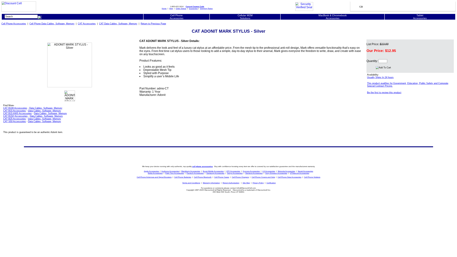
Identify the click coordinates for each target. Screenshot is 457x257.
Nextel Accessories (305, 171)
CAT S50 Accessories (14, 121)
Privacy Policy (258, 183)
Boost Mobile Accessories (213, 171)
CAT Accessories (87, 23)
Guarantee (193, 8)
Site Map (246, 183)
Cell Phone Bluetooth (203, 177)
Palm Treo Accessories (174, 173)
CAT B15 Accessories (14, 110)
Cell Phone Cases (221, 177)
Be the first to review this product (384, 92)
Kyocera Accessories (251, 171)
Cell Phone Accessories (13, 23)
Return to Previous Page (153, 23)
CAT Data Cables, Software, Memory (118, 23)
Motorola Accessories (286, 171)
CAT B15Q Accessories (15, 116)
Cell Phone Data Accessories (289, 177)
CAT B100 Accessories (15, 108)
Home (164, 8)
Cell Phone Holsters (312, 177)
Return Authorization (231, 183)
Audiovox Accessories (170, 171)
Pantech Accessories (195, 173)
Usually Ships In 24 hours (380, 77)
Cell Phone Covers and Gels (263, 177)
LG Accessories (268, 171)
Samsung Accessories (215, 173)
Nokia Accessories (155, 173)
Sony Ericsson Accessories (276, 173)
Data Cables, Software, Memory (45, 108)
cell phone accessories (202, 166)
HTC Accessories (233, 171)
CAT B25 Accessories (14, 118)
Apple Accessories (151, 171)
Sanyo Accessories (235, 173)
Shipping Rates (206, 8)
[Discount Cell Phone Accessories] (18, 10)
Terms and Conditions (191, 183)
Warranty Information (211, 183)
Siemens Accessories (254, 173)
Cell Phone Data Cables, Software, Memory (51, 23)
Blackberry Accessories (190, 171)
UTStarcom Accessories (299, 173)
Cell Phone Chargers (240, 177)
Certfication (271, 183)
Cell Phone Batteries (182, 177)
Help (171, 8)
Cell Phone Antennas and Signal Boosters (154, 177)
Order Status (181, 8)
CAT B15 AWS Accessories (17, 113)
